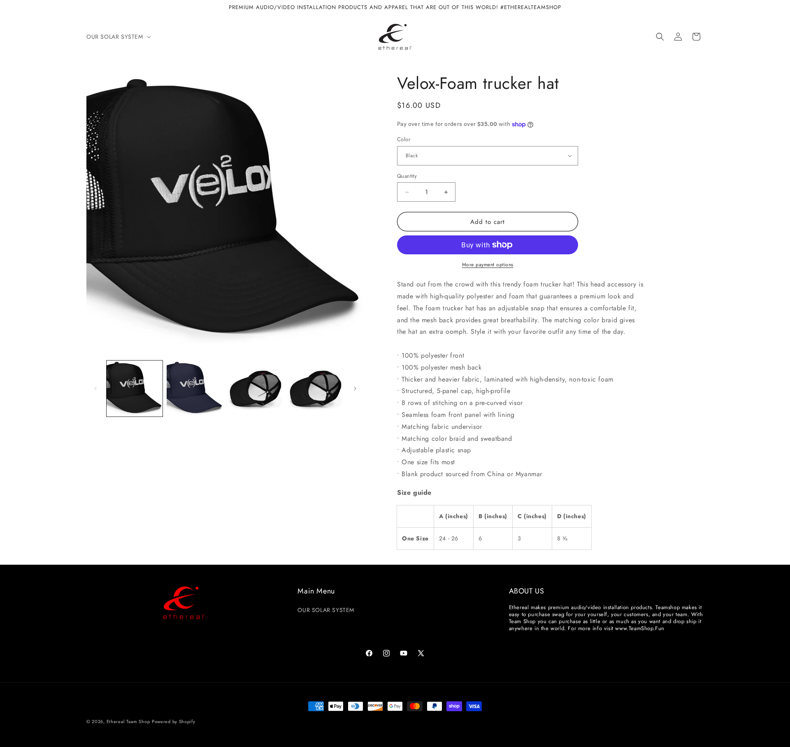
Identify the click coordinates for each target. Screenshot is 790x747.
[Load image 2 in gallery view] (195, 389)
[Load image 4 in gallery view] (315, 389)
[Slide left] (95, 388)
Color (403, 139)
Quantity (407, 176)
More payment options (488, 264)
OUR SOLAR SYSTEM (325, 610)
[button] (117, 36)
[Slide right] (355, 388)
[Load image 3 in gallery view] (255, 389)
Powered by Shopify (173, 721)
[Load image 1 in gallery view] (135, 389)
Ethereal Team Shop (128, 721)
